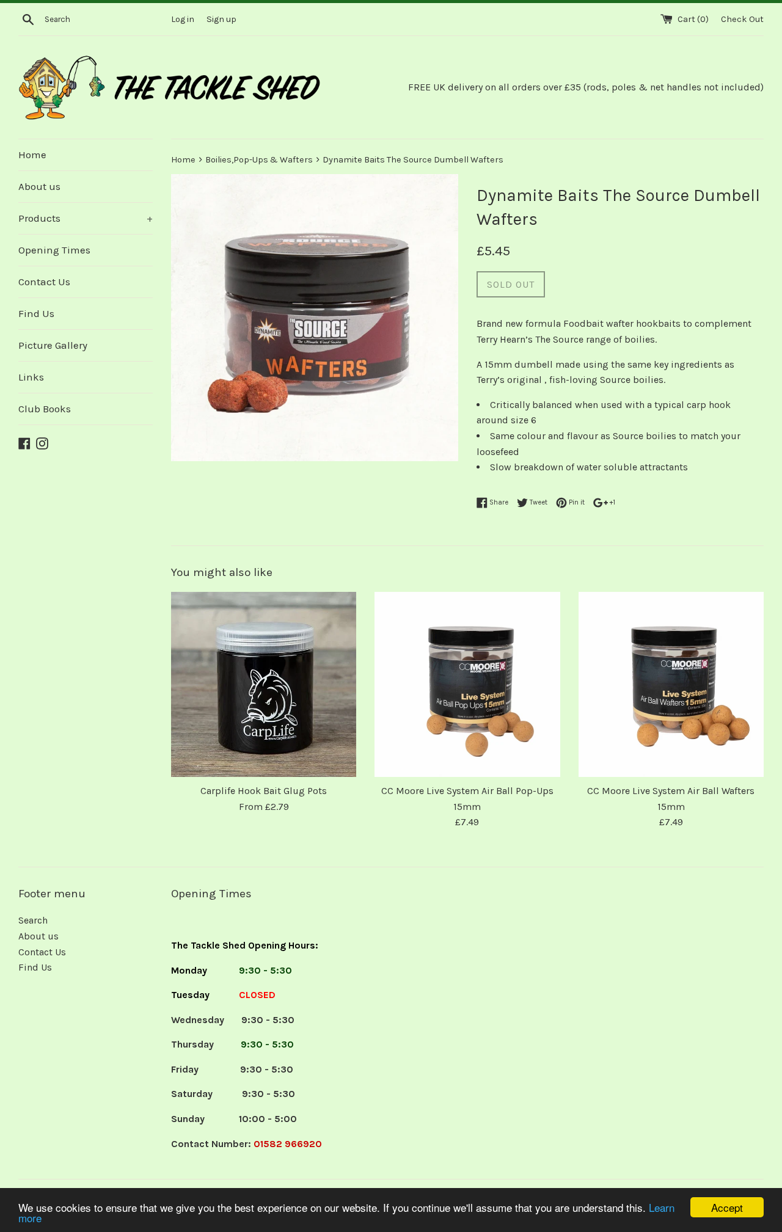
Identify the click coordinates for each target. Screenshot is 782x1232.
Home (32, 154)
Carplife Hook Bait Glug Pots (263, 790)
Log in (182, 19)
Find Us (36, 313)
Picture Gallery (52, 345)
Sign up (221, 19)
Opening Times (54, 250)
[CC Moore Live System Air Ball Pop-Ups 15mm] (467, 684)
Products (85, 218)
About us (39, 186)
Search (33, 920)
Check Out (742, 19)
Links (31, 377)
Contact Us (44, 281)
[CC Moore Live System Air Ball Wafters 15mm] (671, 684)
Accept (727, 1207)
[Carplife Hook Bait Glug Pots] (263, 684)
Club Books (44, 409)
